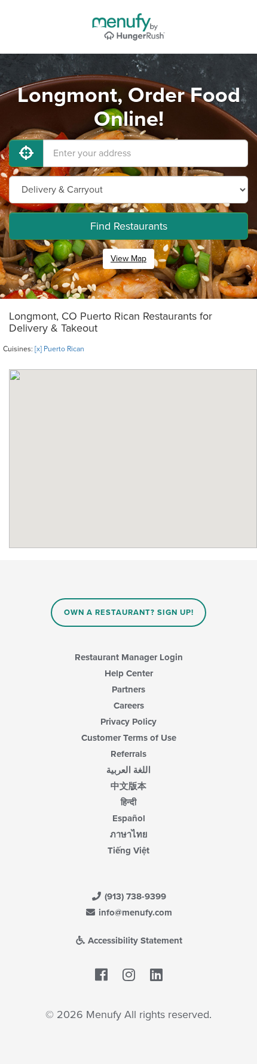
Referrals (128, 753)
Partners (128, 689)
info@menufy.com (134, 912)
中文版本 (128, 786)
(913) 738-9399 (134, 896)
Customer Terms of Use (128, 737)
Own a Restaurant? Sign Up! (129, 612)
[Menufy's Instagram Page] (129, 975)
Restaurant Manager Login (129, 657)
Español (128, 818)
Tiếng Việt (128, 850)
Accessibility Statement (133, 940)
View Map (128, 258)
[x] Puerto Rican (59, 349)
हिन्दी (128, 802)
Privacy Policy (128, 721)
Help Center (129, 673)
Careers (129, 705)
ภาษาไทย (129, 834)
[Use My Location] (26, 153)
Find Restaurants (128, 226)
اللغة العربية (128, 770)
